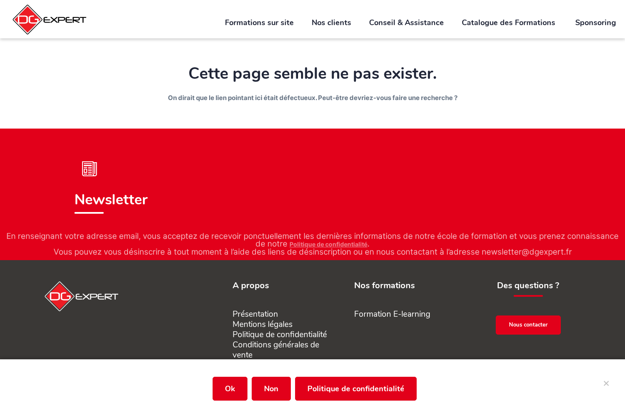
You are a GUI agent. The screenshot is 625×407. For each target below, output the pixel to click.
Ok (230, 389)
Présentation (255, 314)
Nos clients (331, 22)
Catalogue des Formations (509, 22)
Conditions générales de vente (276, 350)
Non (271, 389)
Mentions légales (263, 324)
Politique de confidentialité (328, 244)
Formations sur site (259, 22)
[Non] (606, 386)
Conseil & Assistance (406, 22)
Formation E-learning (392, 314)
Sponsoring (595, 22)
